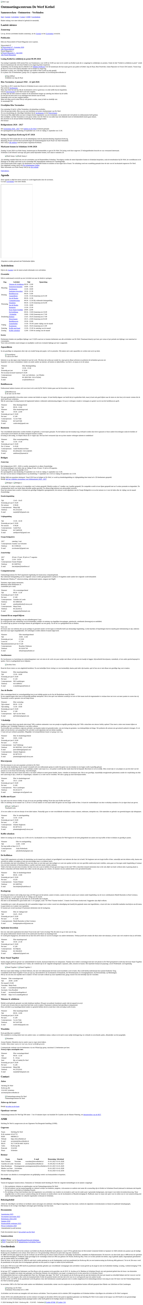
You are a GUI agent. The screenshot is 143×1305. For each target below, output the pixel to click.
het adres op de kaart (12, 1106)
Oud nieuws (5, 171)
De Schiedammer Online (31, 165)
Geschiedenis (36, 17)
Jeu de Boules (13, 298)
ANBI (28, 17)
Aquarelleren (13, 296)
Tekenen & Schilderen (16, 284)
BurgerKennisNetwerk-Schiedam (28, 1240)
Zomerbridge (13, 323)
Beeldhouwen (13, 293)
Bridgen (11, 317)
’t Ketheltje (12, 314)
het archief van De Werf (27, 1232)
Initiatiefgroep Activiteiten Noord (30, 1242)
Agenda (7, 17)
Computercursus (14, 300)
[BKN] (3, 1240)
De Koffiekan (13, 312)
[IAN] (3, 1242)
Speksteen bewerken (16, 291)
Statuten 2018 (5, 1221)
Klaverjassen (53, 113)
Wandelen (12, 303)
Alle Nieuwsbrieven (7, 49)
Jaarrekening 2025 (7, 1214)
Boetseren (12, 307)
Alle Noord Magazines (8, 55)
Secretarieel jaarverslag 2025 (10, 1216)
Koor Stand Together (16, 310)
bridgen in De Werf (30, 129)
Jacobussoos (13, 88)
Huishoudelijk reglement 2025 (11, 1223)
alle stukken (13, 142)
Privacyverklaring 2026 (9, 1226)
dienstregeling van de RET (92, 1115)
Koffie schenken (14, 330)
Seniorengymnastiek (15, 287)
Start (2, 17)
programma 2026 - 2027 (12, 129)
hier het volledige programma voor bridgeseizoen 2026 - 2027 (26, 479)
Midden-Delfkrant (39, 67)
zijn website (34, 167)
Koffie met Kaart (14, 328)
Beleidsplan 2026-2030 (9, 1219)
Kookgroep (13, 326)
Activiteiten (15, 17)
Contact (22, 17)
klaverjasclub (10, 92)
